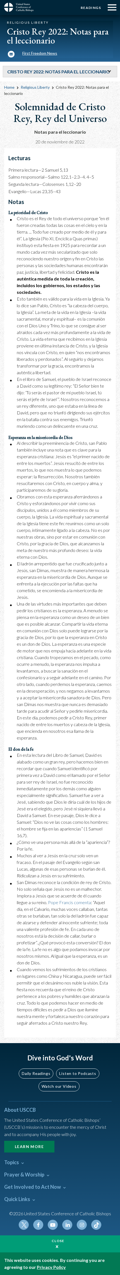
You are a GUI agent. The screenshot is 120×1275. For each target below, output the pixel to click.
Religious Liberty (35, 87)
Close (58, 1241)
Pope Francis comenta (69, 902)
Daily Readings (36, 1073)
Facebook (38, 1225)
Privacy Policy (51, 1267)
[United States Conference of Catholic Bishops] (21, 7)
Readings (91, 8)
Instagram (82, 1225)
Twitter (24, 1225)
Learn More (29, 1146)
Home (9, 87)
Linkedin (67, 1225)
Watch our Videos (59, 1086)
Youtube (53, 1225)
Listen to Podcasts (77, 1073)
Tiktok (96, 1225)
